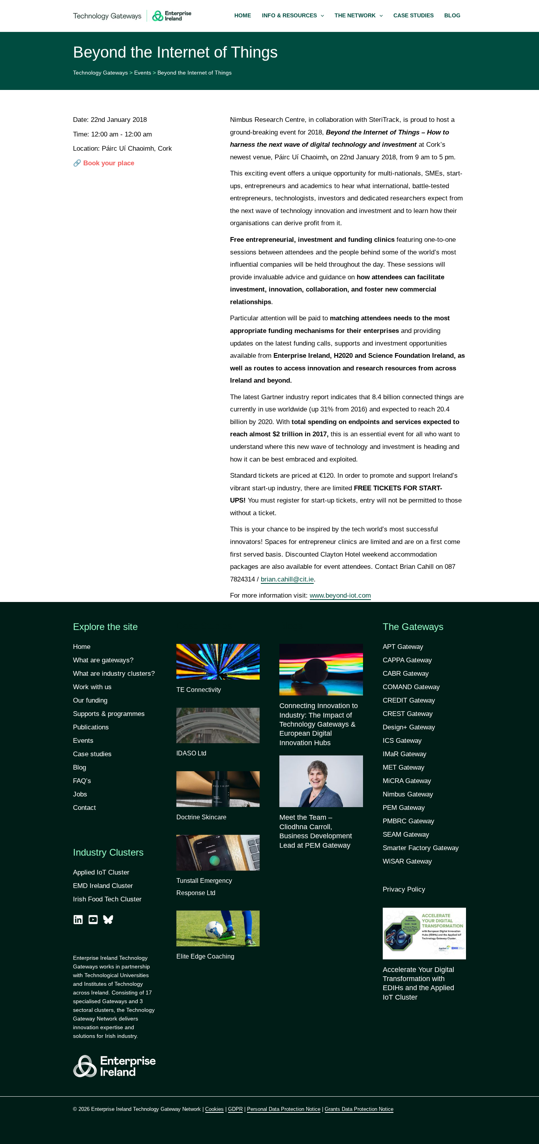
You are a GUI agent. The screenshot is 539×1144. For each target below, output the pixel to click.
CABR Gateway (406, 673)
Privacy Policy (404, 889)
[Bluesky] (108, 919)
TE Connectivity (198, 689)
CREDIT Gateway (409, 700)
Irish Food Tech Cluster (107, 899)
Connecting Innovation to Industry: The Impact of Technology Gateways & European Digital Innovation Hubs (318, 724)
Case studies (92, 754)
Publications (91, 727)
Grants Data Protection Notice (359, 1109)
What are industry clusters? (114, 673)
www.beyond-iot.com (340, 595)
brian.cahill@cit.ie (287, 579)
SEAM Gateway (406, 834)
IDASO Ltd (191, 753)
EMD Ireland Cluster (103, 886)
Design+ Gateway (409, 727)
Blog (79, 767)
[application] (320, 16)
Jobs (80, 794)
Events (83, 740)
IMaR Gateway (405, 754)
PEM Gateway (404, 807)
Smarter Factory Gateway (421, 848)
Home (81, 647)
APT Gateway (403, 647)
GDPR (235, 1109)
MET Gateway (404, 767)
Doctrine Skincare (201, 817)
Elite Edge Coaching (205, 956)
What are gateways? (103, 660)
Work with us (92, 687)
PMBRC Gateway (408, 821)
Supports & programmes (109, 714)
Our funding (90, 700)
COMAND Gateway (411, 687)
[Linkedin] (78, 919)
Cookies (214, 1109)
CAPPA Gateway (407, 660)
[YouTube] (93, 919)
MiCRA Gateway (407, 781)
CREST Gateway (408, 714)
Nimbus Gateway (408, 794)
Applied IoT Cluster (102, 872)
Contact (84, 807)
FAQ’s (82, 781)
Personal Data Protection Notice (283, 1109)
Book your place (108, 163)
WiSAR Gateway (407, 861)
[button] (292, 16)
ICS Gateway (402, 740)
